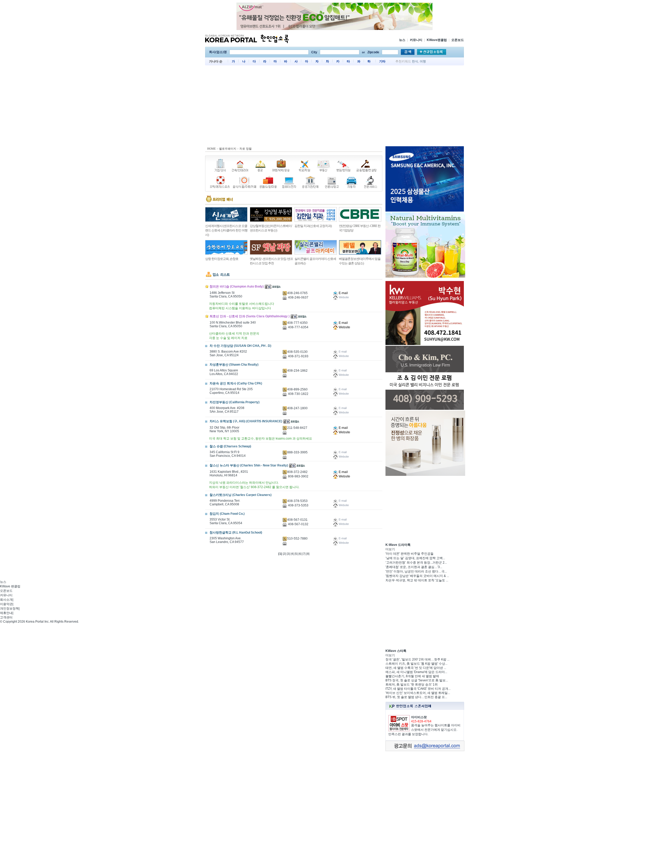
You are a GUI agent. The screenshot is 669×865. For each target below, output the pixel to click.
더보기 (390, 549)
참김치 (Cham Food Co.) (227, 514)
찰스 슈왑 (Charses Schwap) (230, 446)
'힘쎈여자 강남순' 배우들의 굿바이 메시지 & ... (417, 576)
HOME (211, 148)
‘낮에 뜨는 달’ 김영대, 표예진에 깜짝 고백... (415, 558)
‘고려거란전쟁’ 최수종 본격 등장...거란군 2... (416, 562)
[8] (307, 553)
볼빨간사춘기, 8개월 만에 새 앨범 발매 (412, 676)
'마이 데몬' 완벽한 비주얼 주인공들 (409, 554)
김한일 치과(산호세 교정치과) (313, 226)
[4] (292, 553)
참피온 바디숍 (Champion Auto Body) (237, 286)
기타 (382, 61)
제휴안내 (6, 613)
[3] (288, 553)
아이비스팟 (419, 717)
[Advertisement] (334, 107)
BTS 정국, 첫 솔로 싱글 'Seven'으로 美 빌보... (416, 680)
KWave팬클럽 (437, 40)
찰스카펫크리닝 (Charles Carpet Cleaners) (241, 495)
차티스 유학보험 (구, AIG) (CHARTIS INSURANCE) (246, 421)
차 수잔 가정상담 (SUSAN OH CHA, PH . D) (240, 346)
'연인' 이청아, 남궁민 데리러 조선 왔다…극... (416, 571)
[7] (303, 553)
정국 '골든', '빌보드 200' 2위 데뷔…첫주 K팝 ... (417, 659)
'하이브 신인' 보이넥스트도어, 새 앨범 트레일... (417, 693)
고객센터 (6, 617)
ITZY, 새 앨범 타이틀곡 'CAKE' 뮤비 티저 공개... (418, 689)
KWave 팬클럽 (10, 586)
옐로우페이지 (227, 148)
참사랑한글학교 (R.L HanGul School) (236, 532)
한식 (415, 61)
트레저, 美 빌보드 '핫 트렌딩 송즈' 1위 (411, 684)
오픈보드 (457, 40)
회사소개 (6, 599)
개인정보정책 (9, 608)
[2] (284, 553)
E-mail (343, 293)
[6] (300, 553)
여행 (423, 61)
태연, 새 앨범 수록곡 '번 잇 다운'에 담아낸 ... (415, 668)
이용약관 (6, 604)
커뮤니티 (416, 40)
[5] (296, 553)
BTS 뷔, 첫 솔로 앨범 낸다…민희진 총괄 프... (416, 697)
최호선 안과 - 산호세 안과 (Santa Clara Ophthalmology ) (250, 316)
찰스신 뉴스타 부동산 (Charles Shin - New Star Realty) (249, 465)
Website (344, 327)
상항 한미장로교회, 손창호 (221, 259)
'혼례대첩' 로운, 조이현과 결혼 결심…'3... (413, 567)
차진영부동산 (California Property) (234, 402)
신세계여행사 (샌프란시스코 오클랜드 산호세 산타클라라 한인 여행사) (226, 230)
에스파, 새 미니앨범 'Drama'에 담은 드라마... (416, 672)
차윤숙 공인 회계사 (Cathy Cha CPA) (236, 383)
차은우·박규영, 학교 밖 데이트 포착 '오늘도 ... (416, 580)
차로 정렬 (245, 148)
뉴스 (402, 40)
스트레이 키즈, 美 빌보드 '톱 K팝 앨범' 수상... (416, 663)
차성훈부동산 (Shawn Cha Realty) (234, 364)
